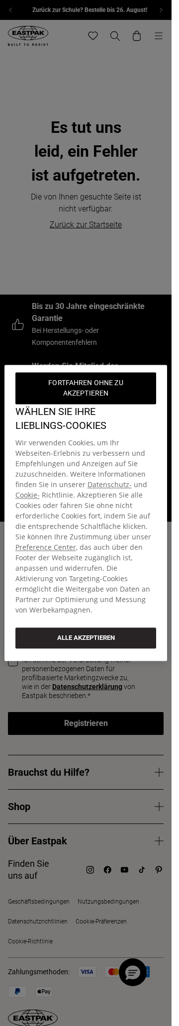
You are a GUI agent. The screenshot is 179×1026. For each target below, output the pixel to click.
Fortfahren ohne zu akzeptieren (86, 388)
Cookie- (27, 495)
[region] (86, 513)
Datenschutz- (110, 484)
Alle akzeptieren (86, 637)
